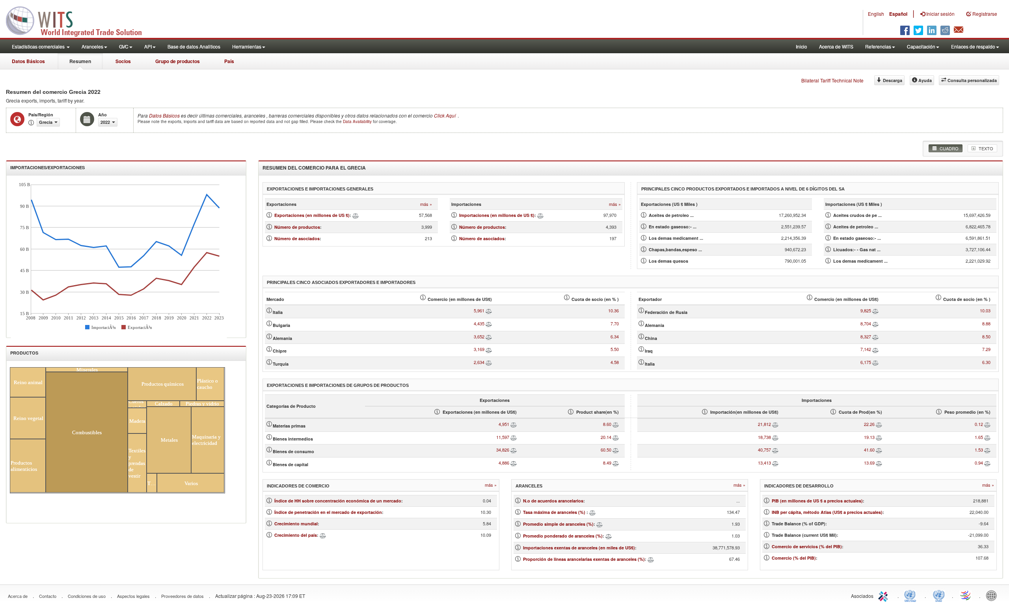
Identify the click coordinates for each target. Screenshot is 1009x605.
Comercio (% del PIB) (794, 558)
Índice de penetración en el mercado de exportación (328, 512)
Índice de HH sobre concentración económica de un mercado (337, 501)
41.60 (869, 449)
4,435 (479, 323)
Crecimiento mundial (296, 524)
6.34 (615, 336)
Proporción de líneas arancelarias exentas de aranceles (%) (584, 559)
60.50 (606, 449)
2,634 (479, 362)
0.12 (979, 424)
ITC (884, 595)
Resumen (80, 61)
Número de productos (297, 227)
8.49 (607, 462)
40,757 (764, 449)
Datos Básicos (28, 61)
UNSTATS (939, 595)
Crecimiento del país (295, 535)
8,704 (865, 323)
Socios (123, 61)
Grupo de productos (177, 61)
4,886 (504, 462)
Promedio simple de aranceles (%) (558, 524)
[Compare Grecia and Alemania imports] (875, 323)
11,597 (502, 437)
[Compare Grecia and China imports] (875, 336)
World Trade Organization (966, 595)
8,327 (865, 336)
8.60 (607, 424)
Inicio (801, 46)
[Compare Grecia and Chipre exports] (489, 349)
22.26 (869, 424)
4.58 (615, 362)
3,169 (479, 349)
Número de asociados (297, 238)
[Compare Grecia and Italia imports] (875, 362)
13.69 (869, 462)
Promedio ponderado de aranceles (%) (563, 536)
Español (898, 13)
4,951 (504, 424)
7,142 (865, 349)
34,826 (502, 449)
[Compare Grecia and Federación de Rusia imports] (875, 310)
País (229, 61)
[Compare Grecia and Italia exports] (489, 310)
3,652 (479, 336)
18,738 (764, 437)
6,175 (865, 362)
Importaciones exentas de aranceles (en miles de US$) (579, 548)
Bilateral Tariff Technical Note (832, 80)
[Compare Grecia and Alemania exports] (489, 336)
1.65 (979, 437)
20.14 (606, 437)
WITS (79, 19)
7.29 (986, 349)
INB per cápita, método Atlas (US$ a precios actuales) (827, 512)
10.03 (985, 310)
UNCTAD (912, 595)
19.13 (869, 437)
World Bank (993, 595)
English (876, 13)
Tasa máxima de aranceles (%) (554, 512)
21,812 (764, 424)
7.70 (615, 323)
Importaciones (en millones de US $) (496, 215)
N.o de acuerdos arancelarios (553, 501)
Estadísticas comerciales (39, 46)
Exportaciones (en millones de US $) (312, 215)
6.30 (986, 362)
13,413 (764, 462)
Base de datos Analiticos (194, 46)
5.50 (615, 349)
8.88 (986, 323)
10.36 (613, 310)
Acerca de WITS (836, 46)
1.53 (979, 449)
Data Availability (358, 121)
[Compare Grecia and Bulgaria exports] (489, 323)
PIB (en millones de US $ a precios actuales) (817, 501)
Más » (426, 204)
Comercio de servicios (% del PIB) (807, 546)
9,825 (865, 310)
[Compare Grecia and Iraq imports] (875, 349)
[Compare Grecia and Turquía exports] (489, 362)
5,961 (479, 310)
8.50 (986, 336)
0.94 (979, 462)
